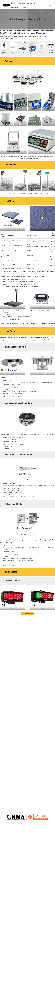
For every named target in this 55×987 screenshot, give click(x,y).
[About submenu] (37, 3)
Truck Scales (11, 572)
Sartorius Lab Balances (27, 88)
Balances (9, 61)
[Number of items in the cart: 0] (50, 5)
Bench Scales (11, 165)
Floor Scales (10, 201)
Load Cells (10, 331)
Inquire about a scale (27, 613)
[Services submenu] (16, 3)
